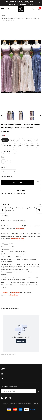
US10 (3, 146)
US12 (9, 146)
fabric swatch (20, 228)
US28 (15, 151)
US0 (12, 140)
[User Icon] (33, 9)
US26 (9, 151)
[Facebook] (2, 398)
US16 (20, 146)
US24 (3, 151)
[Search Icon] (8, 9)
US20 (32, 146)
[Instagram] (10, 398)
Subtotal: (3, 176)
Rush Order (13, 295)
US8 (35, 140)
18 (5, 193)
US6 (29, 140)
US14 (15, 146)
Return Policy (15, 292)
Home (3, 15)
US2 (18, 140)
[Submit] (38, 391)
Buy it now (21, 190)
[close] (40, 3)
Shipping (5, 292)
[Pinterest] (6, 398)
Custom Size (5, 140)
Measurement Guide (17, 238)
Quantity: (3, 167)
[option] (21, 66)
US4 (24, 140)
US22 (38, 146)
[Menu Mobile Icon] (2, 9)
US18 (26, 146)
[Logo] (21, 9)
